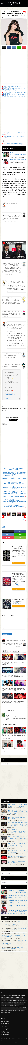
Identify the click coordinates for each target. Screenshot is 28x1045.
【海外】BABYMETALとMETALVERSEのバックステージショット (17, 901)
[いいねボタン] (3, 424)
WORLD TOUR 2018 (20, 1003)
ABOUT (10, 1038)
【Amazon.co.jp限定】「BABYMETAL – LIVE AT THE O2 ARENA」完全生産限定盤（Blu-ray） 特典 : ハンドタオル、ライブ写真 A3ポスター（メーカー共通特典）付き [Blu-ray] (18, 578)
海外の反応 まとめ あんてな (6, 1031)
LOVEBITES (15, 1000)
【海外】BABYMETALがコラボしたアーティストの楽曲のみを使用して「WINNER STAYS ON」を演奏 (17, 845)
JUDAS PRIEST (3, 1000)
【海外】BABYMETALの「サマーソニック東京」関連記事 (13, 136)
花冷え (19, 1010)
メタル (2, 1008)
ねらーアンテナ (4, 1026)
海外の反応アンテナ (5, 1032)
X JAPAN (2, 1005)
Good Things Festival (14, 998)
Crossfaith (23, 995)
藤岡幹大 (22, 1010)
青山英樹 (5, 1012)
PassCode (9, 1002)
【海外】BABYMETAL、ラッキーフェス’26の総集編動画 (17, 851)
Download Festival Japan (5, 998)
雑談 (2, 1012)
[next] (25, 516)
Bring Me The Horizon (16, 995)
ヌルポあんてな (4, 1029)
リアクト (13, 1008)
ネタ (17, 1007)
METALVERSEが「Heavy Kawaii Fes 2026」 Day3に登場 (16, 861)
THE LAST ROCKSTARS (9, 1003)
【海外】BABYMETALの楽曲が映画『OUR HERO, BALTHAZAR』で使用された (11, 87)
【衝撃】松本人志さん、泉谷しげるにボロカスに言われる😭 (14, 90)
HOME (2, 1038)
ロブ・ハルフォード (23, 1008)
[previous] (3, 516)
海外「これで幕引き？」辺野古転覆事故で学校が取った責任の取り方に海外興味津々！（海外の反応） (13, 89)
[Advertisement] (14, 64)
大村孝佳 (5, 1010)
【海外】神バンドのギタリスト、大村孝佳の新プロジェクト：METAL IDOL (17, 805)
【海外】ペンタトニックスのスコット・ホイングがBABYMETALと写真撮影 (18, 154)
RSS (6, 1038)
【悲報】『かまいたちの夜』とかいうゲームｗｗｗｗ (13, 139)
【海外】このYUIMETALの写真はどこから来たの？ (18, 160)
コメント (3, 618)
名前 (3, 628)
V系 (15, 1003)
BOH (10, 995)
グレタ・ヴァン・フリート (6, 1007)
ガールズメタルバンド (14, 1005)
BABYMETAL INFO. (5, 1021)
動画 (2, 1010)
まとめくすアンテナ (5, 1028)
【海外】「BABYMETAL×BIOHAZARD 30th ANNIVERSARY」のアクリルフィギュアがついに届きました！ (17, 911)
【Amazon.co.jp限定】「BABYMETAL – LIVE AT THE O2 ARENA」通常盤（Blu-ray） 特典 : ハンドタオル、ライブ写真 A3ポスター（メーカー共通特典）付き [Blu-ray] (18, 551)
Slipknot (2, 1003)
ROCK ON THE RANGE (16, 1002)
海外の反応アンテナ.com (6, 1034)
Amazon (15, 562)
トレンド (13, 1007)
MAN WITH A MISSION (22, 1000)
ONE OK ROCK (3, 1002)
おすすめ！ (7, 1005)
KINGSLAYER (9, 1000)
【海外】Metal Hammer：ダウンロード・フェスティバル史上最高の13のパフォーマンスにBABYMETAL (17, 838)
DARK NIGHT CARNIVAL (10, 997)
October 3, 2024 (8, 398)
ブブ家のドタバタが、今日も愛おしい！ (9, 84)
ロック (17, 1008)
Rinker (17, 584)
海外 (4, 526)
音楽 (9, 1012)
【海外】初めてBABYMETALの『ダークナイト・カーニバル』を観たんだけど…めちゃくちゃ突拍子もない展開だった (17, 824)
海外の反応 (10, 1010)
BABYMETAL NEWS (5, 1023)
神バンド (15, 1010)
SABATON (23, 1002)
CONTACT (13, 1038)
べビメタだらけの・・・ (14, 3)
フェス (20, 1007)
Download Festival (19, 997)
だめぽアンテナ (4, 1024)
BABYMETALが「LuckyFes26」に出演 (17, 856)
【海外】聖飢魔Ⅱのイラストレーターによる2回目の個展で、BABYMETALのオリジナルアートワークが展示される (17, 831)
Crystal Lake (3, 997)
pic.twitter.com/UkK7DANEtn (10, 394)
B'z (1, 995)
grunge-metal (9, 715)
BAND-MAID (5, 995)
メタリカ (24, 1007)
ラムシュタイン (7, 1008)
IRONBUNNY (22, 998)
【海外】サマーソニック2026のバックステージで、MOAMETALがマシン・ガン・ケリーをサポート (17, 811)
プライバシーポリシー (20, 1038)
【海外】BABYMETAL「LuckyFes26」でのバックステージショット (17, 817)
